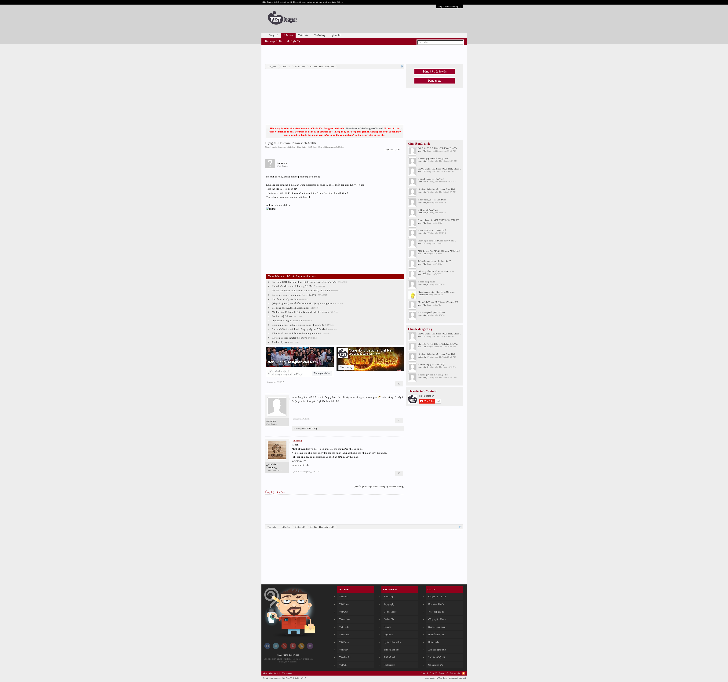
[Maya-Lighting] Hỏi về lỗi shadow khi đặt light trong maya (303, 303)
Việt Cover (344, 604)
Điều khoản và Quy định (436, 678)
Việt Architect (345, 619)
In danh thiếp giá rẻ (426, 282)
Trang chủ (273, 35)
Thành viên (303, 35)
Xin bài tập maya (280, 342)
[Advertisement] (364, 53)
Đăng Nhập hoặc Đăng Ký (449, 6)
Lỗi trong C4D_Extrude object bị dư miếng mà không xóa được (304, 282)
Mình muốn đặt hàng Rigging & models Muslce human (300, 312)
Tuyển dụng (319, 35)
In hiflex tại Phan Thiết (428, 210)
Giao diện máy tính (271, 673)
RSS (463, 673)
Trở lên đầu (455, 673)
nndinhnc (271, 420)
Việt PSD (343, 649)
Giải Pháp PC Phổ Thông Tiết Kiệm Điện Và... (438, 148)
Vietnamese (287, 673)
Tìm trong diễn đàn (273, 41)
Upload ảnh (336, 35)
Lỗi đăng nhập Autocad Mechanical (290, 307)
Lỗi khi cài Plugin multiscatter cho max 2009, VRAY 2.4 (301, 290)
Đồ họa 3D (389, 619)
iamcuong (330, 147)
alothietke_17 (424, 233)
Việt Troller (344, 627)
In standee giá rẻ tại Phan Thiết (431, 312)
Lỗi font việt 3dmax (282, 316)
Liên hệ (424, 673)
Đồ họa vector (390, 611)
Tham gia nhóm (322, 373)
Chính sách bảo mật (457, 678)
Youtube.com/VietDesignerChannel (364, 128)
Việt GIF (343, 665)
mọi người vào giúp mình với (287, 320)
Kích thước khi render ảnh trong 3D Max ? (293, 286)
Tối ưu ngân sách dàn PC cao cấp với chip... (437, 241)
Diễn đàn (288, 35)
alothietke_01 (424, 182)
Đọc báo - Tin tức (436, 604)
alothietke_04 (424, 212)
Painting (387, 627)
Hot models (433, 642)
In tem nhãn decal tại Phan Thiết (432, 230)
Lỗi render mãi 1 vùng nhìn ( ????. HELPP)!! (294, 294)
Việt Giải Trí (344, 657)
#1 (399, 384)
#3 (399, 473)
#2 (399, 420)
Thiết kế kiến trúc (391, 649)
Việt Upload (344, 634)
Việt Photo (344, 642)
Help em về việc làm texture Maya (289, 337)
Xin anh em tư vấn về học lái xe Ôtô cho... (436, 292)
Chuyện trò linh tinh (437, 596)
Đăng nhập (434, 80)
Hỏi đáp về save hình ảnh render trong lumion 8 (296, 333)
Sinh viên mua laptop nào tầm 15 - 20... (435, 261)
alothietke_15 (424, 161)
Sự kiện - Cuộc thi (436, 657)
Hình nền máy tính (436, 634)
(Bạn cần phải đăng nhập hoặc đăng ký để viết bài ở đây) (379, 486)
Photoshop (388, 596)
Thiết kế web (389, 657)
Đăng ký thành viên (434, 71)
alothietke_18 (424, 192)
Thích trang (346, 367)
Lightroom (388, 634)
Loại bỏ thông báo (401, 128)
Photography (389, 665)
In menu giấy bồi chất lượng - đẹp (433, 158)
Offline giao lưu (435, 665)
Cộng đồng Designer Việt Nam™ (284, 678)
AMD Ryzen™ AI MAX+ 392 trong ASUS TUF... (439, 251)
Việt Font (343, 596)
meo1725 (422, 151)
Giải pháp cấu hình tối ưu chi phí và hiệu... (436, 271)
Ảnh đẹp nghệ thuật (437, 649)
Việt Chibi (343, 611)
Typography (389, 604)
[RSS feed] (301, 648)
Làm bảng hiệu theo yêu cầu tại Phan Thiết (436, 189)
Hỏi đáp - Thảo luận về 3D (299, 147)
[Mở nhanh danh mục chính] (402, 66)
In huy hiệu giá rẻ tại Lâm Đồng (432, 200)
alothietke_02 (424, 284)
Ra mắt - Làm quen (436, 627)
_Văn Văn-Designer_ (271, 466)
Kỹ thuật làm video (392, 642)
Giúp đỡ (433, 673)
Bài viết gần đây (293, 41)
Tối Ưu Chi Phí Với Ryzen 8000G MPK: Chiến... (439, 169)
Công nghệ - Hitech (437, 619)
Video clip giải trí (436, 611)
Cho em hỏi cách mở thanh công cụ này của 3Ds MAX (299, 329)
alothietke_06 (424, 202)
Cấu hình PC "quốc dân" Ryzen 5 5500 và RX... (439, 302)
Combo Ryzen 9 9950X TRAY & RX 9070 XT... (439, 220)
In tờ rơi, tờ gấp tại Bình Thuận (431, 179)
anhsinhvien (423, 294)
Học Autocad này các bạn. (285, 299)
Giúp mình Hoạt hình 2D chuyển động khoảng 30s (298, 324)
